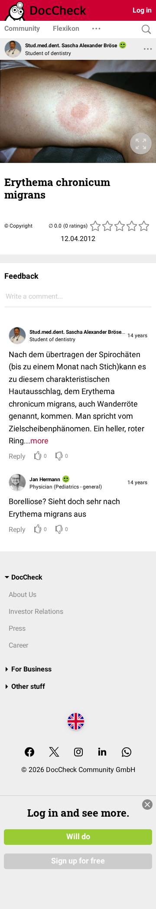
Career (18, 645)
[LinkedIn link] (102, 753)
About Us (22, 594)
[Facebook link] (29, 753)
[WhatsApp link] (126, 753)
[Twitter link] (54, 753)
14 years (137, 335)
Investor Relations (36, 611)
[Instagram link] (78, 753)
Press (17, 628)
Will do (78, 836)
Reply (17, 456)
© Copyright (18, 226)
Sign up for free (78, 861)
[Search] (144, 29)
